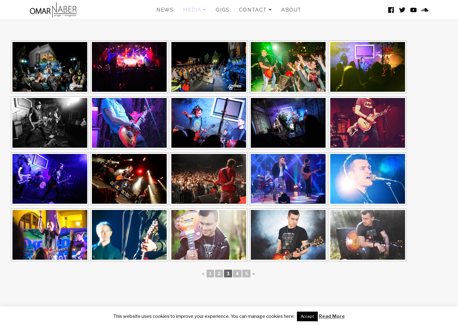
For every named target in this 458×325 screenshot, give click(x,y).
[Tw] (402, 10)
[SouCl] (424, 10)
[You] (413, 10)
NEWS (165, 10)
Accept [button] (307, 316)
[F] (391, 10)
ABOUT (291, 10)
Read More (332, 316)
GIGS (222, 10)
